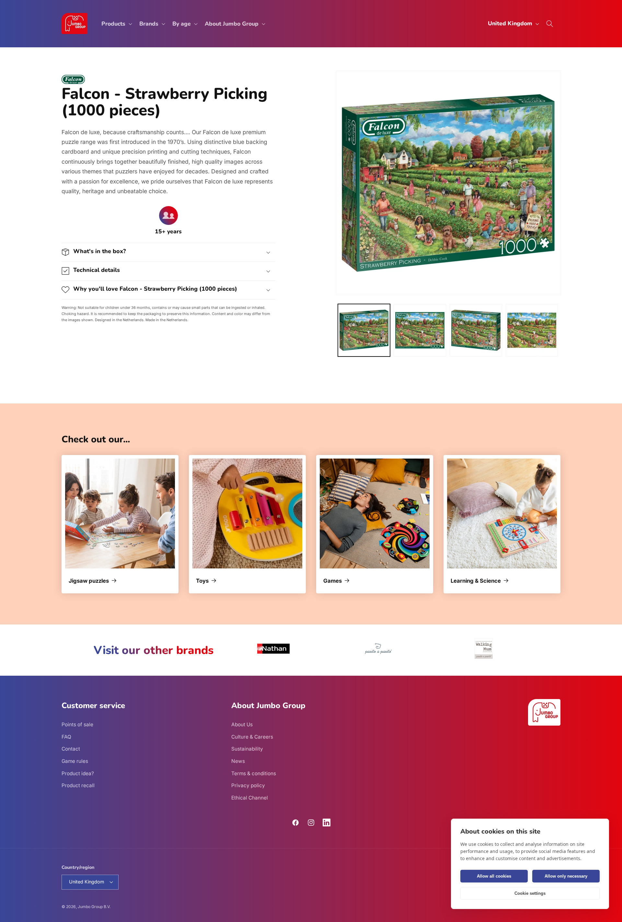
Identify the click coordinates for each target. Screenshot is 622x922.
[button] (116, 23)
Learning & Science (476, 581)
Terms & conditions (253, 773)
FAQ (66, 737)
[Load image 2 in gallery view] (420, 330)
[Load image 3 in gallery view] (476, 330)
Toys (202, 581)
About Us (242, 724)
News (238, 761)
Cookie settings (530, 893)
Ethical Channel (249, 798)
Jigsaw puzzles (89, 581)
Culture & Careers (252, 737)
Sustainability (247, 749)
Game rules (75, 761)
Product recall (78, 785)
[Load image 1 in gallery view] (364, 330)
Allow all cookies (494, 876)
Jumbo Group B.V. (94, 906)
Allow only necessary (566, 876)
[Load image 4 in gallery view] (532, 330)
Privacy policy (248, 785)
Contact (71, 749)
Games (332, 581)
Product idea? (78, 773)
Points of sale (77, 724)
